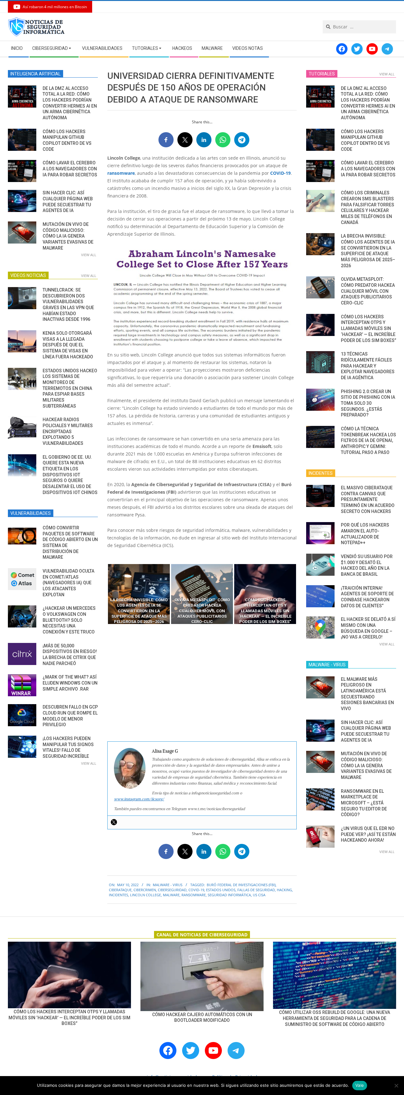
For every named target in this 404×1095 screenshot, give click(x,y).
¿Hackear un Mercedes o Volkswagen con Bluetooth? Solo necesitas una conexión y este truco (69, 620)
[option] (139, 594)
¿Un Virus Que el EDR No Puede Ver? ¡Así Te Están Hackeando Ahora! (368, 834)
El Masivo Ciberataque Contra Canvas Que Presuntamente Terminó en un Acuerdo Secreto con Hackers (368, 499)
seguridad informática (229, 894)
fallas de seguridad (256, 889)
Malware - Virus (167, 884)
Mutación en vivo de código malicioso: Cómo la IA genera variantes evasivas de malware (68, 236)
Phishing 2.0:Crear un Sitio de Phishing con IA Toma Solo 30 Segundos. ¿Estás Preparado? (368, 403)
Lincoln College (145, 894)
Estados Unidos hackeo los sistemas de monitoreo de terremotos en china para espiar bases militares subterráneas (70, 388)
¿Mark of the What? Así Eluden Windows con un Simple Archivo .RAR (70, 682)
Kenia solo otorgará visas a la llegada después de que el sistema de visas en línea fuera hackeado (68, 345)
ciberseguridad (172, 889)
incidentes (118, 894)
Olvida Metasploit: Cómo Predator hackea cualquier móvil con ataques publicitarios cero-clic (368, 291)
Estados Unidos (220, 889)
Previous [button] (102, 594)
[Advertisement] (202, 683)
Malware (171, 894)
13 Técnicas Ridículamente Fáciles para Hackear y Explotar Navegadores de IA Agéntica (368, 365)
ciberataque (120, 889)
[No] (396, 1085)
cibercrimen (145, 889)
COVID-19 (280, 173)
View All (88, 254)
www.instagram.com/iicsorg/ (139, 799)
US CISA (259, 894)
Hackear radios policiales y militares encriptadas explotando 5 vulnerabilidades (68, 431)
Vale (359, 1085)
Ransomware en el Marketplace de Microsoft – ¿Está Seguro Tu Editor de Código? (364, 803)
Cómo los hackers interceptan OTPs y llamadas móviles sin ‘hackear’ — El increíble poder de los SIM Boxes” (368, 328)
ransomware (121, 173)
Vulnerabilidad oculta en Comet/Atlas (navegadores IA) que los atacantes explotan (68, 582)
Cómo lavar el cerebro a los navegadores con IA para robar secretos (70, 168)
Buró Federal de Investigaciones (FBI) (241, 884)
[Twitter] (114, 822)
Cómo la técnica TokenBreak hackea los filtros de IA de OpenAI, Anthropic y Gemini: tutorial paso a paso (368, 440)
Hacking (284, 889)
